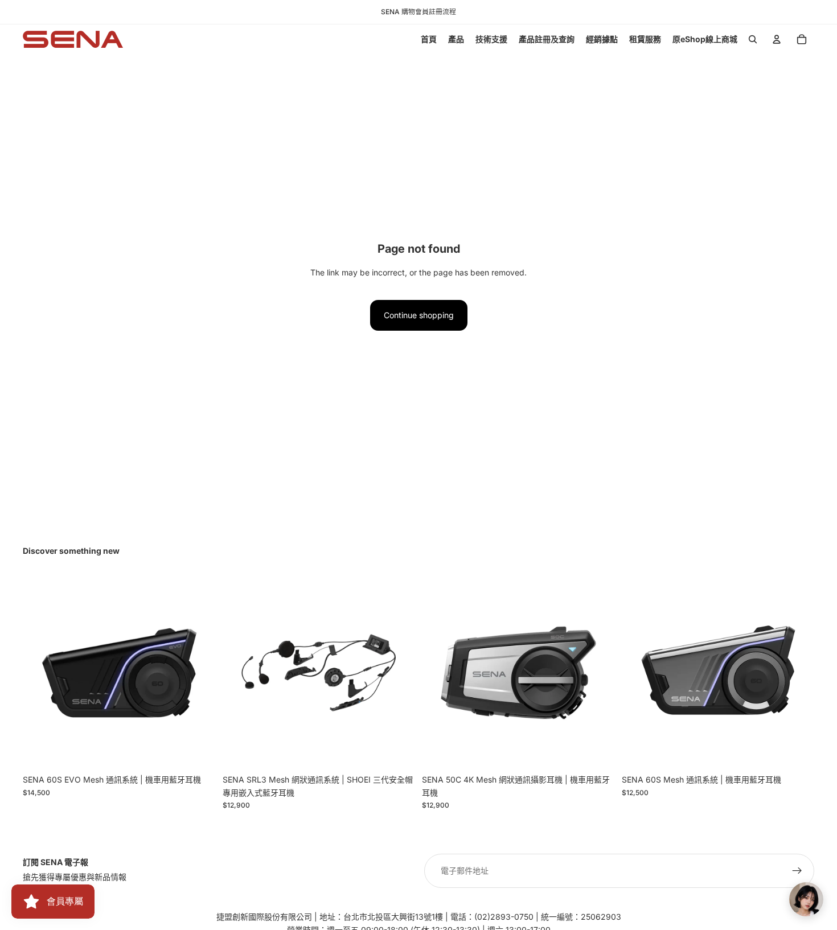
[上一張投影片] (439, 672)
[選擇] (198, 752)
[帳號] (776, 39)
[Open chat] (806, 899)
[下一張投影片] (598, 672)
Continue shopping (419, 315)
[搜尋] (752, 39)
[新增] (397, 752)
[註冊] (797, 871)
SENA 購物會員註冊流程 (418, 11)
